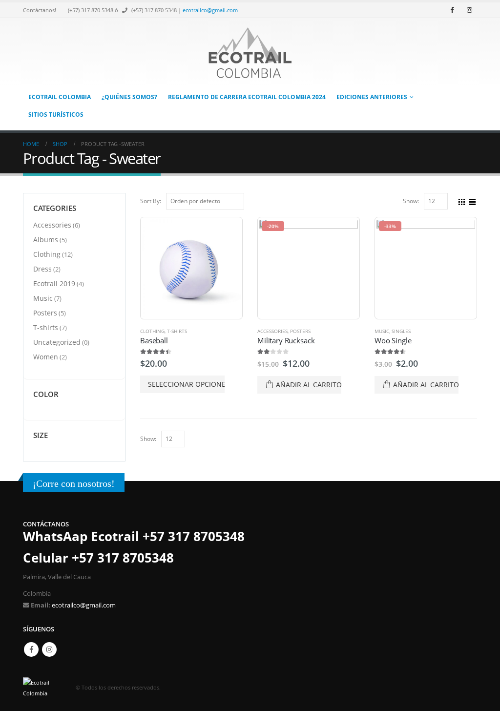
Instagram (49, 649)
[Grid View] (462, 200)
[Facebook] (452, 9)
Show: (411, 201)
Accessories (272, 331)
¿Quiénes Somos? (129, 97)
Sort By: (150, 201)
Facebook (31, 649)
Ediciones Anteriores (371, 97)
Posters (300, 331)
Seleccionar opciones (186, 384)
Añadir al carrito (308, 384)
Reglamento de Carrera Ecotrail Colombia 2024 (247, 97)
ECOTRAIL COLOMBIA (59, 97)
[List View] (472, 200)
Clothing (152, 331)
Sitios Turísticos (55, 114)
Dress (42, 268)
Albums (45, 239)
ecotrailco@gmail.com (210, 10)
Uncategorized (57, 342)
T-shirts (177, 331)
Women (45, 356)
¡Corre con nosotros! (74, 483)
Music (382, 331)
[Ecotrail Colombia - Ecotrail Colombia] (250, 52)
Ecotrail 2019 (54, 283)
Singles (401, 331)
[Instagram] (469, 9)
